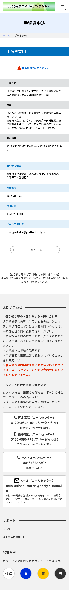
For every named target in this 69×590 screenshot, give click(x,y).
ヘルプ (6, 529)
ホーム (6, 35)
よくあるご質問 (12, 537)
